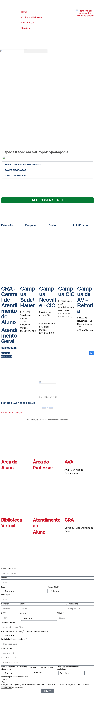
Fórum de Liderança (13, 238)
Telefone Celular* (8, 622)
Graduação (57, 230)
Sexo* (3, 587)
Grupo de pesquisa (36, 233)
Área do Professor (43, 464)
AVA (69, 462)
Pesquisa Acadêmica (37, 236)
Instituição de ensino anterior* (14, 639)
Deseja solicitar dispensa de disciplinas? (68, 668)
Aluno (39, 532)
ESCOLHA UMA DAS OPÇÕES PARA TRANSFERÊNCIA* (24, 631)
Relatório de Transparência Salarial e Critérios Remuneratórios (85, 233)
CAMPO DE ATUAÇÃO (15, 170)
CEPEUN (9, 230)
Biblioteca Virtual (11, 523)
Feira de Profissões (13, 236)
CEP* (3, 613)
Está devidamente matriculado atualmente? (14, 668)
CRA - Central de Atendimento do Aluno (9, 305)
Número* (5, 604)
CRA (69, 520)
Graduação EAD (59, 233)
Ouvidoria (25, 28)
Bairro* (23, 604)
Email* (4, 578)
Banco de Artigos (36, 230)
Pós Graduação (59, 236)
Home (24, 12)
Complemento (72, 604)
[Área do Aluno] (4, 449)
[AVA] (67, 449)
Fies (3, 682)
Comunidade (11, 233)
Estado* (23, 613)
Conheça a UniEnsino (31, 17)
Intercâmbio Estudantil (14, 241)
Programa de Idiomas (60, 238)
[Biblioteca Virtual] (4, 507)
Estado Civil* (53, 587)
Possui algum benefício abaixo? (14, 676)
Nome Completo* (8, 568)
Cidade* (60, 613)
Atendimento (82, 237)
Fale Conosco (27, 22)
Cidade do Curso (8, 657)
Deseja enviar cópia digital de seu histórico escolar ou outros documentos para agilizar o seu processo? (45, 684)
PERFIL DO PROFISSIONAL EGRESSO (23, 164)
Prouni (4, 679)
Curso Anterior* (7, 648)
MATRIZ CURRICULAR (15, 176)
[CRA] (67, 507)
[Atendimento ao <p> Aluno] (36, 507)
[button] (36, 51)
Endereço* (5, 594)
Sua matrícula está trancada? (41, 667)
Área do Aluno (9, 464)
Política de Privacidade (11, 412)
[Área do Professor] (36, 449)
